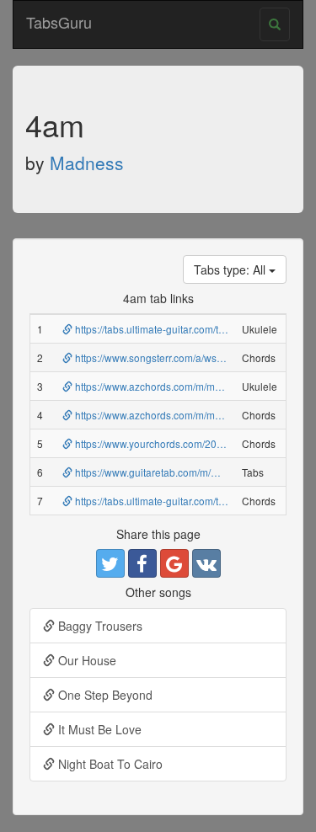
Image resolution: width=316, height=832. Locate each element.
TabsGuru (59, 22)
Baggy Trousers (98, 625)
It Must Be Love (98, 729)
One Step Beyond (104, 694)
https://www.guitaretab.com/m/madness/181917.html (192, 472)
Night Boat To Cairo (109, 763)
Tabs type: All (231, 269)
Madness (87, 162)
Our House (85, 660)
